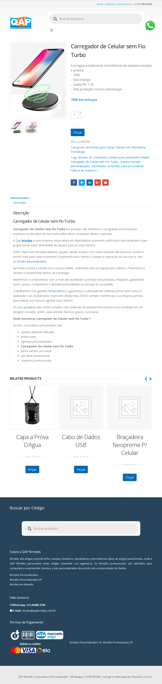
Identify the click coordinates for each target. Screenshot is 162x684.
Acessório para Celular (100, 147)
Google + (97, 182)
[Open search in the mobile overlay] (96, 18)
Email (105, 182)
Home (100, 4)
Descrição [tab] (19, 202)
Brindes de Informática (130, 147)
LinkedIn (90, 182)
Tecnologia (78, 152)
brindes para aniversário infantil (129, 157)
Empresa (110, 4)
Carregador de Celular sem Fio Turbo (94, 162)
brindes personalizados (31, 261)
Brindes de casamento (92, 157)
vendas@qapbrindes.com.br (39, 610)
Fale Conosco (125, 4)
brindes (27, 240)
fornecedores (57, 291)
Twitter (82, 182)
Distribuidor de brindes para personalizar (117, 166)
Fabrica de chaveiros (84, 170)
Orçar (77, 132)
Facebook (74, 182)
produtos (30, 307)
